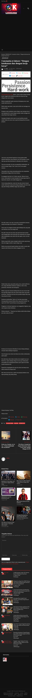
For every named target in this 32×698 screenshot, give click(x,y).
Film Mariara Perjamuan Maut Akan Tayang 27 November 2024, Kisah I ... (7, 524)
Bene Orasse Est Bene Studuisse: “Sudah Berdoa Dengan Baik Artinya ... (23, 482)
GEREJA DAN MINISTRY (8, 693)
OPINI (15, 694)
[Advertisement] (16, 31)
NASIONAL (17, 693)
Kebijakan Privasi (20, 695)
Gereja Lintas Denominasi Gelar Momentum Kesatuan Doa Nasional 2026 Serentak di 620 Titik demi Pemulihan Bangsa (21, 591)
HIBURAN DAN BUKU (8, 694)
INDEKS (25, 694)
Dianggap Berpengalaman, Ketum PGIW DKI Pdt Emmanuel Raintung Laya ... (23, 516)
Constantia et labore (9, 423)
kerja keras (16, 423)
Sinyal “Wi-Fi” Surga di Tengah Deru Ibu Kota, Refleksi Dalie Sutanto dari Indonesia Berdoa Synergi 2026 (21, 625)
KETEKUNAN (22, 423)
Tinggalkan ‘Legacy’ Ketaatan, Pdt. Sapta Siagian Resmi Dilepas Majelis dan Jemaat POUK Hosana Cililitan (20, 642)
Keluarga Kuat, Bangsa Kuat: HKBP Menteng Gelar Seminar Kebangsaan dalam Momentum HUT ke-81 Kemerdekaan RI (21, 582)
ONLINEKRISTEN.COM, (7, 94)
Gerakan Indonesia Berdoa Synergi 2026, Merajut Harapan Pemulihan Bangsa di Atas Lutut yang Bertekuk (21, 617)
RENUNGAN (8, 54)
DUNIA (21, 693)
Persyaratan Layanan (11, 695)
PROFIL (26, 693)
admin (7, 68)
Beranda (3, 54)
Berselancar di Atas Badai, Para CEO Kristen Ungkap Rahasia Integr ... (8, 483)
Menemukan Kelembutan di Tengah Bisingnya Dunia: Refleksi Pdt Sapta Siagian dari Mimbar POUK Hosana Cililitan (21, 634)
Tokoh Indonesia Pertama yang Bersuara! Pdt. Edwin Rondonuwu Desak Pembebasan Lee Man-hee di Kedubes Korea (21, 608)
